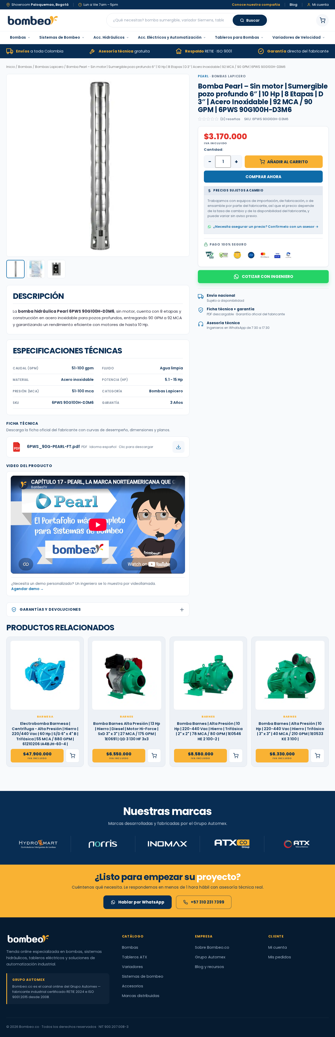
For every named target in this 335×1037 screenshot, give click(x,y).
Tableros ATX (134, 957)
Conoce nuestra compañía (256, 5)
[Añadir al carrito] (72, 755)
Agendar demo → (27, 588)
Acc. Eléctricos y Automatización (170, 37)
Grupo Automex (210, 957)
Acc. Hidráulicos (109, 37)
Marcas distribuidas (140, 995)
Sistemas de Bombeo (59, 37)
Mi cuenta (277, 947)
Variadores (132, 966)
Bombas (18, 37)
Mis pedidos (279, 957)
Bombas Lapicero (49, 67)
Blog (293, 5)
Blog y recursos (209, 966)
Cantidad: (213, 149)
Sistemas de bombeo (142, 976)
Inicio (10, 67)
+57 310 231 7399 (207, 902)
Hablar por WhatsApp (141, 902)
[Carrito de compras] (322, 20)
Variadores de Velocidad (296, 37)
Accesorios (132, 986)
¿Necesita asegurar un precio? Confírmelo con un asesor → (266, 226)
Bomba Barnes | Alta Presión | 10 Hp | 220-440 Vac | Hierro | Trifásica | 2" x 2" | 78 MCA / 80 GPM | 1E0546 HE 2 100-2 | (208, 731)
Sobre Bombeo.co (212, 947)
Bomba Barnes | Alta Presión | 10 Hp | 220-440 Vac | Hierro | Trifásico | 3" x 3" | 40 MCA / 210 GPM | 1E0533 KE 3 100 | (290, 731)
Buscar (253, 20)
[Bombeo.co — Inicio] (32, 20)
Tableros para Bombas (237, 37)
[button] (15, 269)
